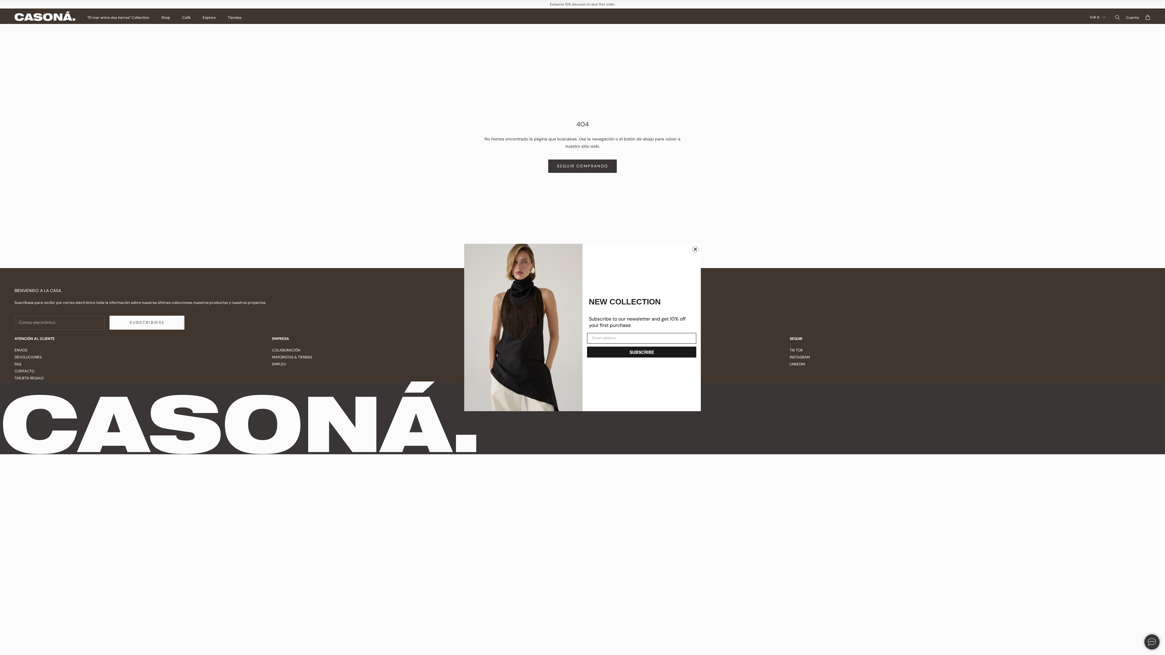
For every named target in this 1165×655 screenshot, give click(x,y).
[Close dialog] (695, 249)
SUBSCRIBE (642, 352)
